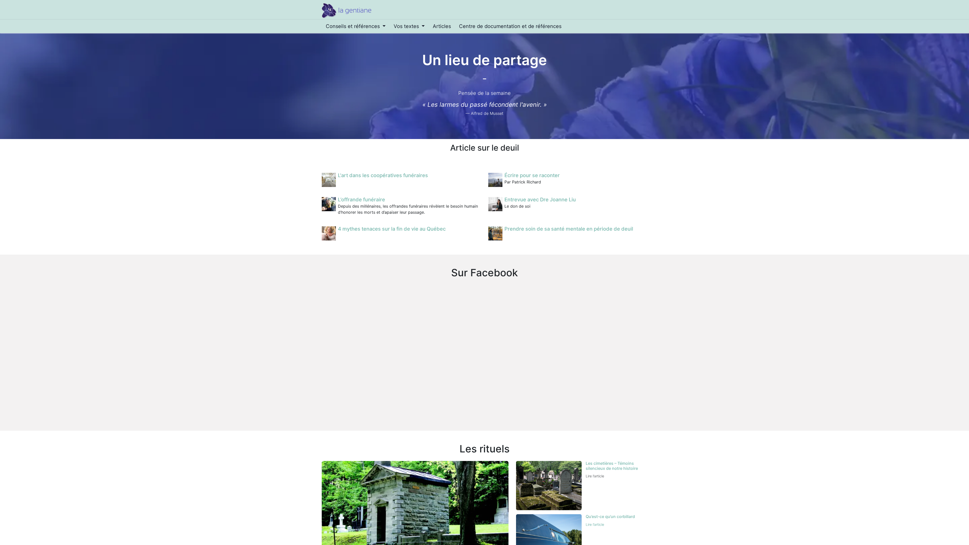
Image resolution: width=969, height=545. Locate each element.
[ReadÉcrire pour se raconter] (495, 180)
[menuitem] (356, 26)
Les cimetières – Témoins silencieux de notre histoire (612, 466)
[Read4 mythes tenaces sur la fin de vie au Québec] (329, 233)
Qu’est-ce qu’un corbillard (610, 516)
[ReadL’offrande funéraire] (329, 204)
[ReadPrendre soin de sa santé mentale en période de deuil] (495, 233)
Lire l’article (595, 476)
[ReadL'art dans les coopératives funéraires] (329, 180)
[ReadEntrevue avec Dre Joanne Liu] (495, 204)
